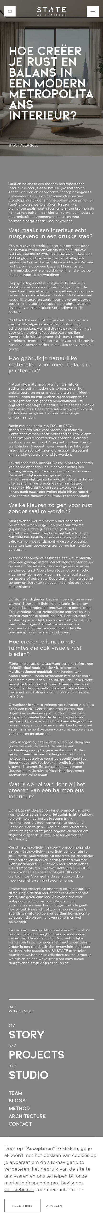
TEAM (16, 1093)
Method (19, 1108)
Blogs (17, 1101)
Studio (28, 1075)
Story (27, 1034)
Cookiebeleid (19, 1189)
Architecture (27, 1116)
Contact (20, 1124)
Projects (36, 1054)
